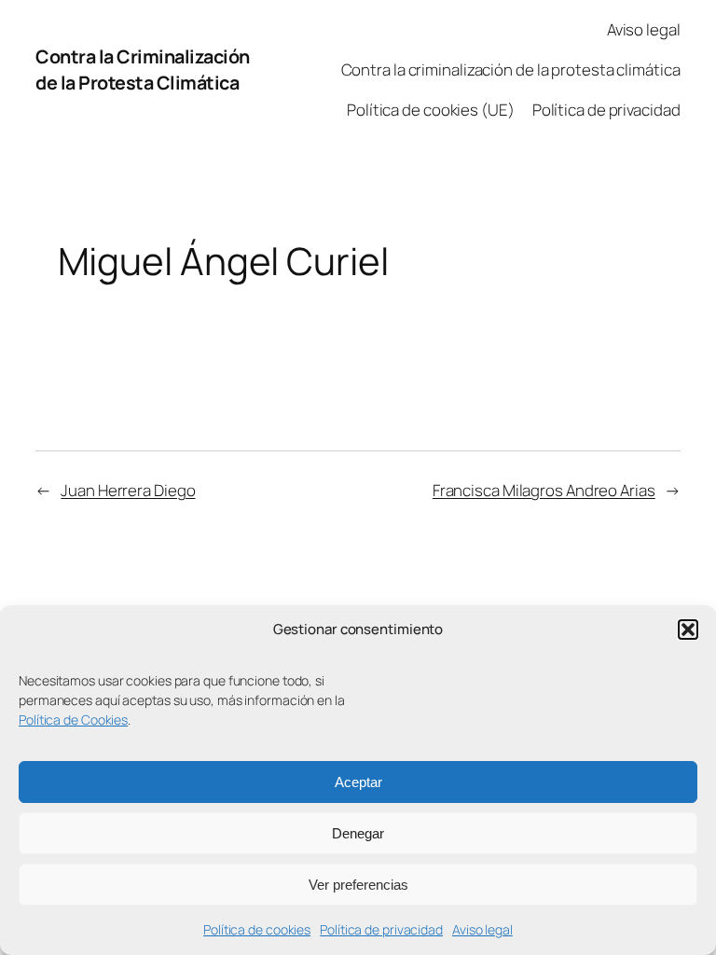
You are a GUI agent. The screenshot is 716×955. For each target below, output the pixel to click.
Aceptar (358, 782)
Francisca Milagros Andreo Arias (544, 490)
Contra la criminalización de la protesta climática (511, 69)
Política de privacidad (381, 929)
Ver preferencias (358, 885)
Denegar (358, 833)
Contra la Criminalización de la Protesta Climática (142, 69)
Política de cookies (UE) (431, 109)
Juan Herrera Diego (128, 490)
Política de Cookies (73, 719)
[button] (688, 629)
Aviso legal (482, 929)
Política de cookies (256, 929)
